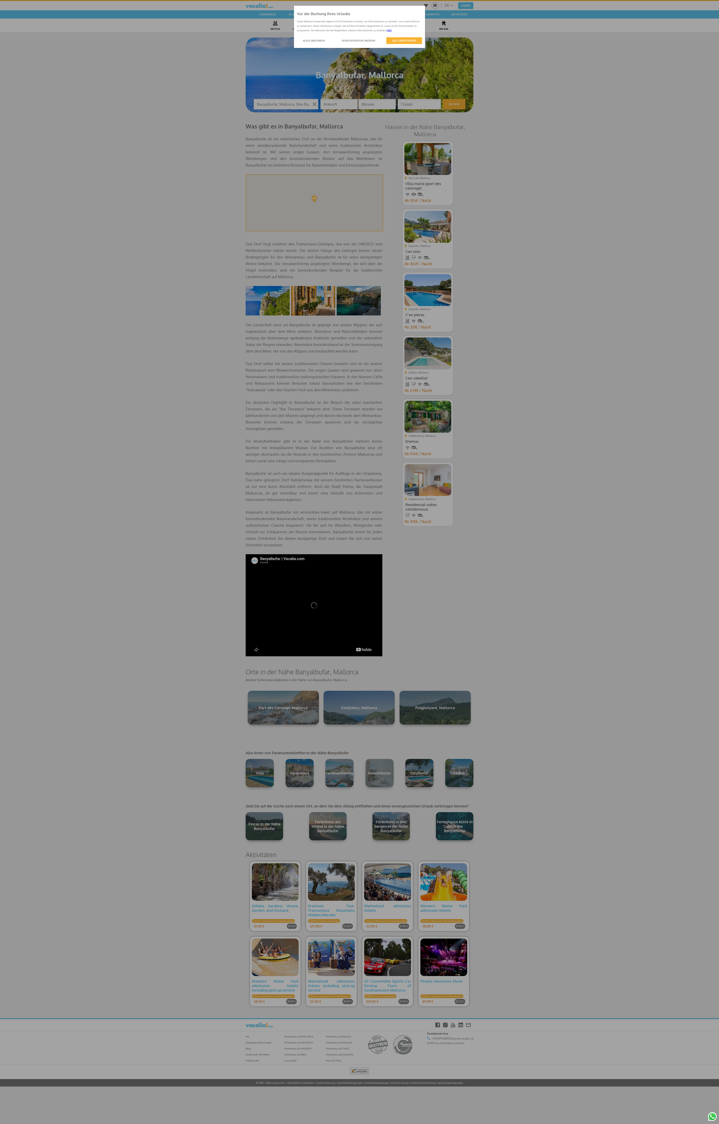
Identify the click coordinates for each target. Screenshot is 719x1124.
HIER (389, 30)
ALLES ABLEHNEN (314, 40)
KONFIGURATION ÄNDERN (358, 40)
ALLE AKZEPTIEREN (404, 40)
